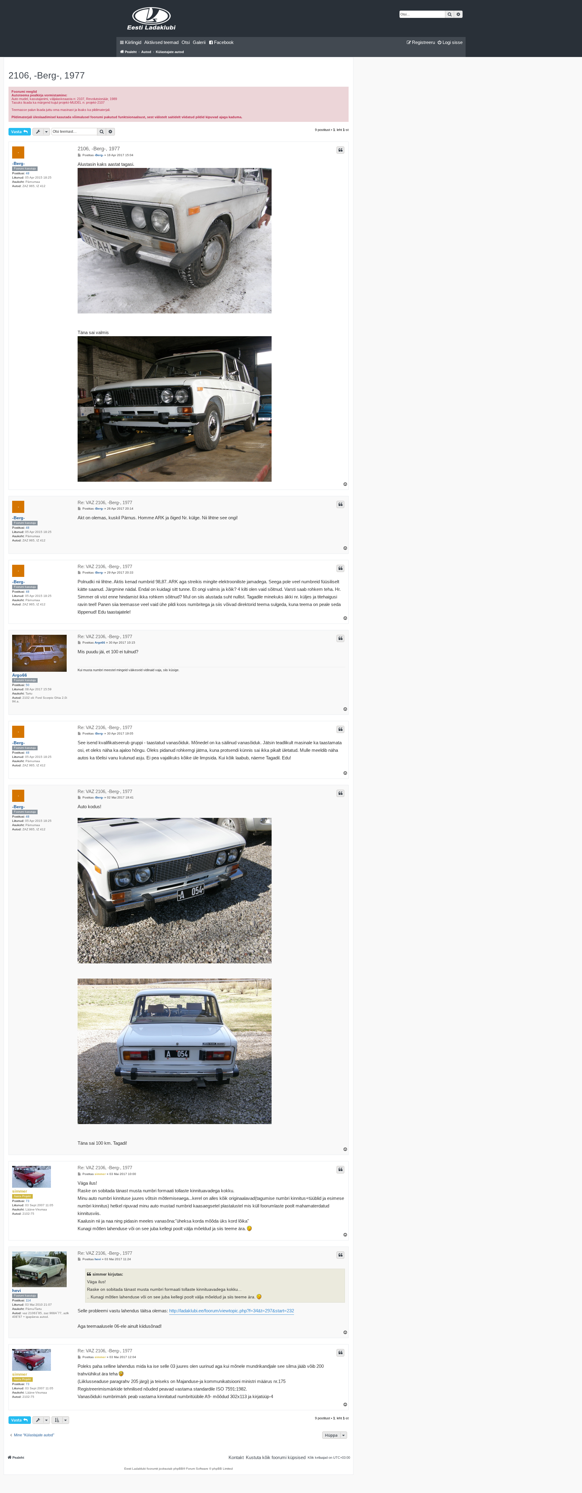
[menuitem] (161, 42)
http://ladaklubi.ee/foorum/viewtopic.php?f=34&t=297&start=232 (231, 1310)
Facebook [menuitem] (224, 42)
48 (27, 173)
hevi (16, 1290)
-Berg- (18, 163)
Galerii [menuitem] (199, 42)
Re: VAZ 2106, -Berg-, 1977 (105, 502)
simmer (19, 1191)
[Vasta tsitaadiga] (340, 150)
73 (27, 1201)
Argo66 (19, 675)
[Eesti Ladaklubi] (152, 18)
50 (27, 685)
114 (28, 1300)
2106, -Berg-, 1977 (46, 75)
